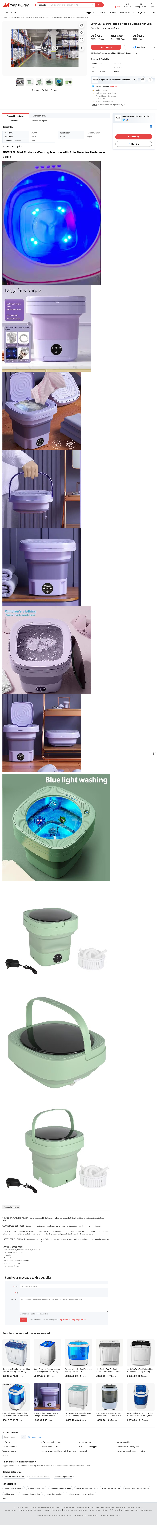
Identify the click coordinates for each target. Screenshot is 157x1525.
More (4, 1499)
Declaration (104, 1515)
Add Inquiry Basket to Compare (45, 90)
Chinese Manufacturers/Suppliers (49, 1507)
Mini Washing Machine (80, 17)
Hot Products (18, 1507)
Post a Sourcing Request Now (73, 1319)
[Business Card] (151, 126)
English (21, 1510)
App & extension (126, 12)
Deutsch (74, 1510)
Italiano (66, 1510)
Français (46, 1510)
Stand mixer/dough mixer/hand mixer (131, 1451)
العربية (92, 1510)
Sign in (152, 6)
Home (4, 17)
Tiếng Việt (134, 1510)
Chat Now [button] (141, 47)
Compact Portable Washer (39, 1476)
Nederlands (83, 1510)
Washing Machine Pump (13, 1488)
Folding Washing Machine (110, 1488)
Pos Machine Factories (36, 1488)
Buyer (100, 12)
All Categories (11, 12)
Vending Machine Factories (60, 1488)
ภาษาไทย (118, 1510)
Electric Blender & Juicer (49, 1446)
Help (112, 12)
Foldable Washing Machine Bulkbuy (81, 1494)
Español (29, 1510)
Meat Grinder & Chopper (87, 1446)
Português (37, 1510)
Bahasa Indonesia (146, 1510)
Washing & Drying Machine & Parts (37, 17)
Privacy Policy (115, 1515)
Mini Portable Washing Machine (137, 1488)
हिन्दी (111, 1510)
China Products (30, 1507)
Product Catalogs (37, 1437)
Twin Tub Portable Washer (14, 1476)
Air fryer (5, 1442)
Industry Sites (94, 1507)
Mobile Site (131, 1507)
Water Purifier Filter (9, 1446)
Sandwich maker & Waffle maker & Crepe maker (58, 1451)
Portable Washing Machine (61, 17)
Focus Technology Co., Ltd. (62, 1515)
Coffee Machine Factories (86, 1488)
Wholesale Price (82, 1507)
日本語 (105, 1510)
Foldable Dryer (9, 1494)
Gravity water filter (124, 1442)
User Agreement (92, 1515)
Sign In (94, 104)
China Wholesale (68, 1507)
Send (23, 1319)
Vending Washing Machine (30, 1494)
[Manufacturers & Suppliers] (15, 5)
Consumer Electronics (16, 17)
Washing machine (9, 1451)
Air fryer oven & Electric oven (51, 1442)
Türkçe (126, 1510)
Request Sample (132, 53)
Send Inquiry (106, 47)
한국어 (98, 1510)
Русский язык (56, 1510)
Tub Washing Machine (54, 1494)
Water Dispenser (84, 1442)
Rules (153, 12)
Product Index (120, 1507)
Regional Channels (107, 1507)
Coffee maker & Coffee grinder (128, 1446)
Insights (140, 1507)
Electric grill (82, 1451)
